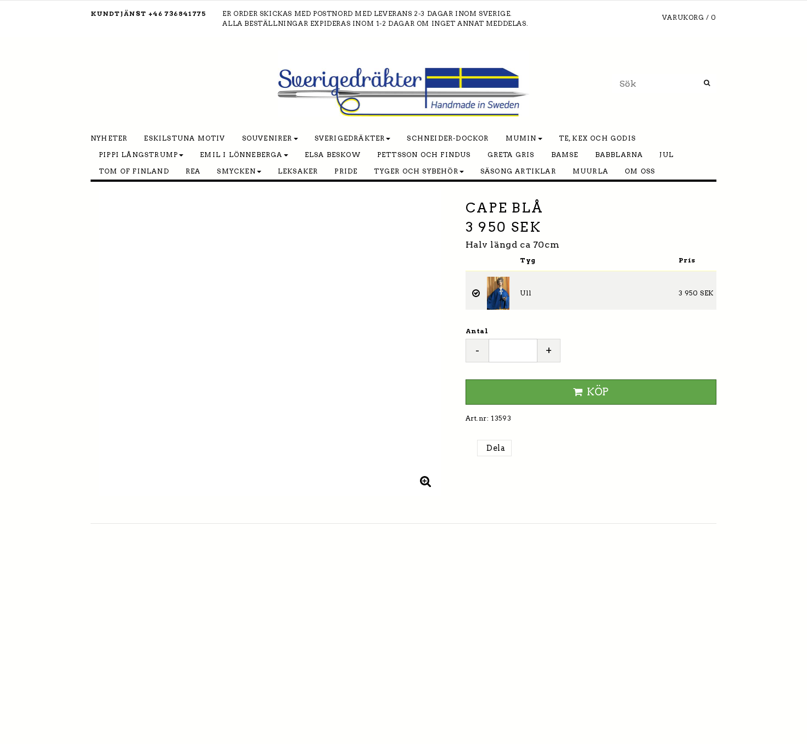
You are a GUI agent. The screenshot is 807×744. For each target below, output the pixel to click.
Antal (477, 331)
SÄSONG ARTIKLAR (518, 171)
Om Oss (640, 171)
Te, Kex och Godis (597, 138)
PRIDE (345, 171)
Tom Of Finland (134, 171)
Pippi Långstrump (138, 154)
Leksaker (298, 171)
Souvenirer (267, 138)
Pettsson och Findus (424, 154)
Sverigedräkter (350, 138)
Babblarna (619, 154)
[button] (426, 481)
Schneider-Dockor (448, 138)
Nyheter (109, 138)
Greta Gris (511, 154)
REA (193, 171)
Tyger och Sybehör (416, 171)
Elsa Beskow (333, 154)
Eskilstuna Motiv (184, 138)
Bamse (565, 154)
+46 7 (158, 13)
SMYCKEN (236, 171)
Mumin (521, 138)
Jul (666, 154)
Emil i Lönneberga (241, 154)
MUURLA (590, 171)
